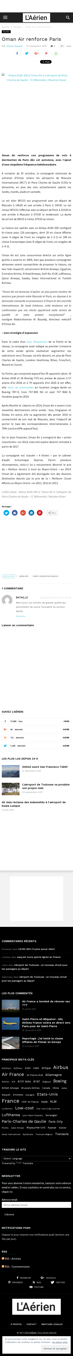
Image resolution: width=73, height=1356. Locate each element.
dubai (64, 1088)
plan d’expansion (36, 341)
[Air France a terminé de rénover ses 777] (10, 1006)
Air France (13, 1074)
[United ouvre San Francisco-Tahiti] (10, 771)
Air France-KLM (35, 1075)
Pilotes (5, 1128)
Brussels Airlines (30, 1088)
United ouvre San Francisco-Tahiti (45, 766)
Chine (56, 1088)
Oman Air (23, 576)
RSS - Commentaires (17, 1266)
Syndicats (28, 1134)
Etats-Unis (47, 1094)
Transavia (62, 1134)
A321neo (18, 1068)
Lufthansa (11, 1115)
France (10, 1101)
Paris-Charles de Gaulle (45, 576)
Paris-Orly (56, 1121)
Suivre (66, 729)
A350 (28, 1068)
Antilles (5, 1081)
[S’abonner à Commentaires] (3, 1266)
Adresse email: (10, 1199)
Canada (46, 1088)
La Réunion (7, 1109)
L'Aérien (32, 1332)
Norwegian (51, 1115)
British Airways (10, 1088)
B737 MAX (24, 1081)
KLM (53, 1101)
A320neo (6, 1068)
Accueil (6, 27)
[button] (68, 17)
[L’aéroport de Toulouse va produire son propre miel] (10, 789)
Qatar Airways (17, 1128)
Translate (28, 1163)
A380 (36, 1068)
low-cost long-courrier (48, 1108)
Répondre (21, 616)
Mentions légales (52, 1324)
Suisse (62, 1127)
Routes (17, 27)
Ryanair (52, 1127)
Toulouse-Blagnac (44, 1134)
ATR (13, 1082)
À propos (16, 1324)
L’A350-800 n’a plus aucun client (36, 949)
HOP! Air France (30, 1101)
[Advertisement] (36, 6)
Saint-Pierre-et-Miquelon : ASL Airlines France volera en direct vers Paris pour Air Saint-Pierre (46, 1023)
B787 (36, 1081)
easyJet (6, 1094)
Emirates (18, 1094)
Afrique (46, 1068)
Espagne (30, 1095)
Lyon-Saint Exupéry (33, 1115)
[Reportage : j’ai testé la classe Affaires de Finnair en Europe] (10, 1043)
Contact (31, 1324)
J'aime (66, 721)
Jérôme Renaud (14, 46)
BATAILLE (22, 597)
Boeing (59, 1081)
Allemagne (53, 1075)
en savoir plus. (60, 1342)
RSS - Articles (13, 1258)
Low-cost (24, 1108)
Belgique (47, 1082)
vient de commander (21, 387)
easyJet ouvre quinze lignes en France (39, 957)
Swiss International (11, 1134)
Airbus (60, 1067)
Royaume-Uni (36, 1127)
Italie (44, 1101)
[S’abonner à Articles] (3, 1258)
